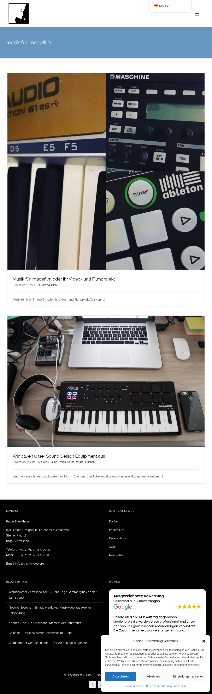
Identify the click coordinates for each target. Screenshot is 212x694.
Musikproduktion (47, 285)
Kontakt (114, 521)
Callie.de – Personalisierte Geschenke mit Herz (40, 633)
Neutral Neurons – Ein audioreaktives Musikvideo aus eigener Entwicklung (50, 610)
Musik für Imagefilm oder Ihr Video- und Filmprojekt (64, 279)
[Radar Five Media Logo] (18, 4)
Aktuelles (43, 462)
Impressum (180, 686)
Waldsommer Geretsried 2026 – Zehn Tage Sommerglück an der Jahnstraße (52, 594)
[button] (204, 641)
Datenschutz (117, 538)
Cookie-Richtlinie (134, 686)
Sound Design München (81, 462)
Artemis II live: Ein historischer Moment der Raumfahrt (45, 623)
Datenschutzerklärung (159, 686)
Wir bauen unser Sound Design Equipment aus (59, 456)
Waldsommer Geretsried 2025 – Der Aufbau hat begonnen (48, 642)
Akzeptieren (120, 676)
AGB (112, 546)
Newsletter (116, 555)
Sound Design (58, 462)
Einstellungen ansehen (188, 676)
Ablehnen (153, 676)
